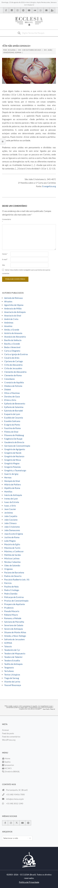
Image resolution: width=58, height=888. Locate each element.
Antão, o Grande (11, 329)
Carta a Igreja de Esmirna (16, 354)
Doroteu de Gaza (12, 396)
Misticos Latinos (12, 558)
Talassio (8, 646)
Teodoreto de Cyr (12, 650)
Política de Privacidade (29, 882)
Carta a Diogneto (12, 350)
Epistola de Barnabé (13, 410)
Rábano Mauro (11, 614)
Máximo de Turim (12, 548)
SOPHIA (18, 52)
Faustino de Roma (12, 428)
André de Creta (11, 319)
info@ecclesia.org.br (15, 799)
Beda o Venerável (12, 347)
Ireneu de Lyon (11, 498)
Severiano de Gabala (13, 625)
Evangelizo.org (49, 186)
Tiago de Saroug (11, 678)
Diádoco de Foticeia (13, 386)
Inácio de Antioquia (13, 495)
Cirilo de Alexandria (13, 365)
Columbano (9, 379)
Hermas (8, 477)
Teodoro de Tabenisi (13, 657)
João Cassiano (10, 519)
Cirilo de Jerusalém (13, 368)
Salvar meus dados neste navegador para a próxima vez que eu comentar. (26, 271)
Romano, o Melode (12, 618)
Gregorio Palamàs (12, 467)
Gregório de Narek (12, 453)
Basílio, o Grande (12, 343)
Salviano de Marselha (14, 621)
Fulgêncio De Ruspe (13, 438)
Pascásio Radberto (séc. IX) (16, 579)
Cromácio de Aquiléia (14, 382)
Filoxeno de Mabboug (14, 435)
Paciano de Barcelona (14, 572)
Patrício (8, 583)
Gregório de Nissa (12, 460)
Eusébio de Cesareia (13, 417)
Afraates (8, 301)
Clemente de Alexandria (15, 372)
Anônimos (8, 322)
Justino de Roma (11, 537)
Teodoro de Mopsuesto (14, 653)
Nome (5, 254)
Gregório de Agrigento (14, 449)
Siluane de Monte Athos (15, 632)
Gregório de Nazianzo (14, 456)
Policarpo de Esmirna (14, 597)
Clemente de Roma (13, 375)
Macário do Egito (12, 544)
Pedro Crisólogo (11, 590)
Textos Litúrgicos (12, 674)
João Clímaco (10, 523)
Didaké (7, 389)
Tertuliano (9, 671)
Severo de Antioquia (13, 629)
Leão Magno (10, 541)
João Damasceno (12, 530)
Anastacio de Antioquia (15, 312)
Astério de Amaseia (13, 333)
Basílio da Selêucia (12, 340)
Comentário (6, 220)
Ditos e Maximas (12, 393)
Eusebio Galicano (12, 421)
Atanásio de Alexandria (15, 336)
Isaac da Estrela (11, 502)
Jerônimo (8, 512)
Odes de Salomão (12, 565)
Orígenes (8, 569)
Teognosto (9, 667)
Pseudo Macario (11, 611)
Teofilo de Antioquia (13, 664)
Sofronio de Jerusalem (14, 639)
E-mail (5, 259)
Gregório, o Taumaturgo (15, 470)
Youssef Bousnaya (12, 685)
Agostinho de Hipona (13, 305)
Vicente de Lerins (12, 681)
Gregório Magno (11, 463)
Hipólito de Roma (12, 488)
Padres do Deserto (12, 576)
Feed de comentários (11, 736)
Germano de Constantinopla (17, 445)
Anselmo (8, 326)
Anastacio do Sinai (12, 315)
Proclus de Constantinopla (16, 600)
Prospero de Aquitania (14, 604)
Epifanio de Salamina (13, 407)
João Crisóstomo (12, 526)
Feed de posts (8, 733)
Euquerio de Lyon (12, 414)
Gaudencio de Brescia (14, 442)
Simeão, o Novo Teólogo (15, 636)
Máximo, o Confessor (14, 551)
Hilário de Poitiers (12, 484)
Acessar (5, 730)
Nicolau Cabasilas (12, 562)
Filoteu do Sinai (11, 431)
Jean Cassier (10, 509)
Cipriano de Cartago (13, 361)
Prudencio (9, 607)
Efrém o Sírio (10, 400)
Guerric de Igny (11, 474)
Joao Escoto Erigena (13, 533)
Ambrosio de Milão (13, 308)
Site (3, 265)
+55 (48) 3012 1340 (14, 803)
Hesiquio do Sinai (12, 481)
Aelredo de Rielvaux (13, 298)
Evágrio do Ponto (12, 424)
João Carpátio (10, 516)
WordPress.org (8, 740)
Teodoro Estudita (12, 660)
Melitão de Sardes (12, 555)
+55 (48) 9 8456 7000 (15, 794)
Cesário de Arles (11, 357)
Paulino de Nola (11, 586)
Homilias (8, 491)
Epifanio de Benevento (14, 403)
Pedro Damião (10, 593)
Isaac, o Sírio (10, 505)
